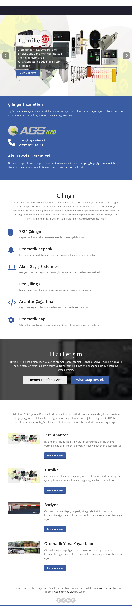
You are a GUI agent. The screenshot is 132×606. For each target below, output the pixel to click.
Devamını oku (41, 72)
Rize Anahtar (56, 435)
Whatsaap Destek (90, 380)
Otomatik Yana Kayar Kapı (68, 543)
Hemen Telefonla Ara (45, 380)
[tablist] (66, 90)
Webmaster (105, 588)
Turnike (51, 469)
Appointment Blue (64, 591)
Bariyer (51, 504)
